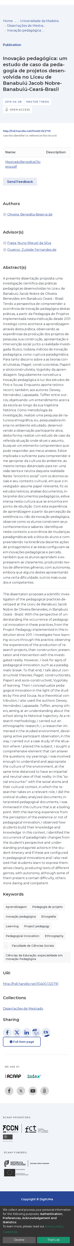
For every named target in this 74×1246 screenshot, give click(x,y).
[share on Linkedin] (26, 1032)
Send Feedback (20, 182)
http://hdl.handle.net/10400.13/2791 (27, 131)
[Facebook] (9, 1091)
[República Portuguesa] (28, 1166)
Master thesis (37, 101)
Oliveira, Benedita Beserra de (29, 214)
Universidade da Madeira (39, 21)
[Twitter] (21, 1091)
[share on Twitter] (17, 1032)
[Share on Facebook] (7, 1032)
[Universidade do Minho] (8, 1141)
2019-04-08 (13, 101)
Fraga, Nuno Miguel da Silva (29, 243)
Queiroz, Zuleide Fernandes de (31, 250)
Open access (20, 109)
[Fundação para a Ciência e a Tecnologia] (26, 1132)
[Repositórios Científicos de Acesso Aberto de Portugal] (13, 1076)
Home (8, 21)
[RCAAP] (44, 1091)
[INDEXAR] (34, 1076)
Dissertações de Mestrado (27, 26)
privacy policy (54, 1226)
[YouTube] (32, 1091)
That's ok (53, 1240)
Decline (19, 1240)
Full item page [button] (23, 1042)
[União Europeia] (18, 1176)
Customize (10, 1232)
